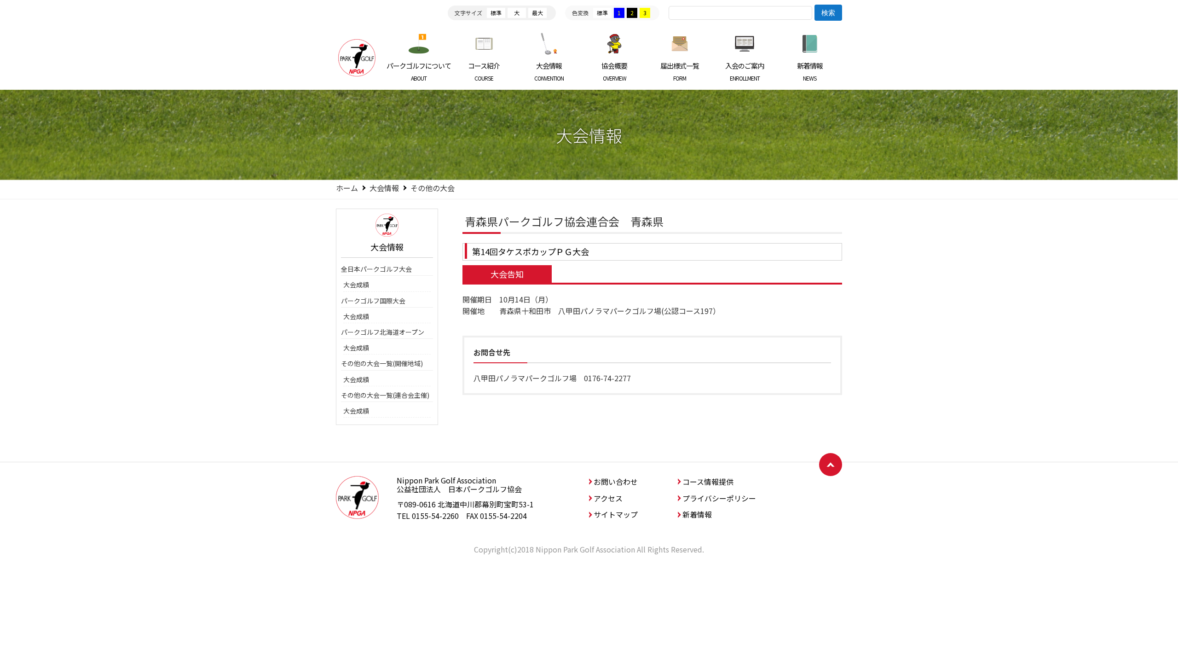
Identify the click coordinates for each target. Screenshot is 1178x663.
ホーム (347, 187)
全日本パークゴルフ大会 (376, 268)
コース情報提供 (707, 481)
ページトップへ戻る (830, 464)
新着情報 (810, 71)
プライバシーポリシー (719, 498)
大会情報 (549, 71)
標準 (496, 13)
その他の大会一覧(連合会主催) (385, 395)
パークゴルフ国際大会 (373, 300)
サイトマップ (616, 514)
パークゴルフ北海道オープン (382, 332)
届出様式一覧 (679, 71)
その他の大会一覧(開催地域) (382, 363)
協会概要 (614, 71)
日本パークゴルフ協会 (356, 57)
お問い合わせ (616, 481)
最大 (537, 13)
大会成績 (356, 284)
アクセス (608, 498)
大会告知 (507, 274)
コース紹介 (484, 71)
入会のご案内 (744, 71)
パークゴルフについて (419, 71)
